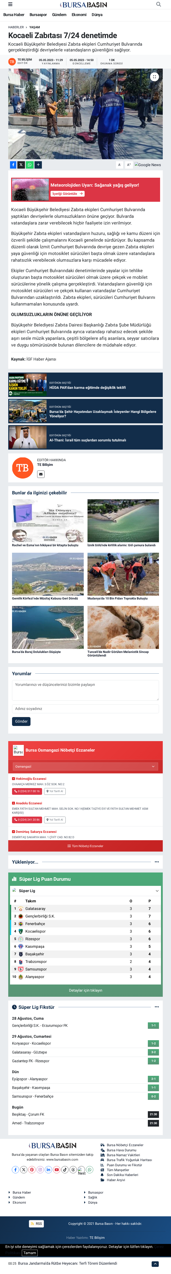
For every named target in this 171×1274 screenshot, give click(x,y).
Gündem (59, 14)
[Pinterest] (32, 1169)
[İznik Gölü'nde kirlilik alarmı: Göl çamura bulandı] (123, 520)
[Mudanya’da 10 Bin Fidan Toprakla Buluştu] (123, 574)
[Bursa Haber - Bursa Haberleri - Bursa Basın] (83, 4)
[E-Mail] (41, 474)
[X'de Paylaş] (21, 165)
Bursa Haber (13, 14)
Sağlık (92, 1197)
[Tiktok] (65, 1169)
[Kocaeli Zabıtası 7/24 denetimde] (85, 114)
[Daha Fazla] (38, 165)
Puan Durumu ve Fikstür (124, 1165)
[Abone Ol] (148, 164)
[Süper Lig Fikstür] (157, 1007)
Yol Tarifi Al (56, 791)
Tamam (29, 1253)
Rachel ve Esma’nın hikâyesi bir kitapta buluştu (45, 545)
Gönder (21, 721)
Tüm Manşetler (118, 1170)
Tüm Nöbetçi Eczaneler (87, 846)
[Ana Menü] (10, 4)
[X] (23, 1169)
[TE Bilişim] (22, 467)
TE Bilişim (45, 465)
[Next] (81, 1169)
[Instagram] (40, 1169)
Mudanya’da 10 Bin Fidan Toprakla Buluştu (118, 598)
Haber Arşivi (116, 1180)
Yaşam (34, 27)
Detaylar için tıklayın (85, 990)
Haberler (16, 27)
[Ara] (158, 4)
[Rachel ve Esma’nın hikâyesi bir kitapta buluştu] (48, 520)
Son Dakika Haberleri (122, 1175)
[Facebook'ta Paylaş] (13, 165)
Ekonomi (79, 14)
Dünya (97, 14)
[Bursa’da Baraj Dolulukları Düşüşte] (48, 627)
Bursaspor (38, 14)
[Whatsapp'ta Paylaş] (30, 165)
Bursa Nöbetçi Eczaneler (125, 1145)
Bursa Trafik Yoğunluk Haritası (129, 1160)
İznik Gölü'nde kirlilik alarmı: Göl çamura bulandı (122, 545)
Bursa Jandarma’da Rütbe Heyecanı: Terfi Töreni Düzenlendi (67, 1263)
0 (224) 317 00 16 (29, 791)
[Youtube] (56, 1169)
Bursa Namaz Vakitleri (123, 1155)
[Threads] (73, 1169)
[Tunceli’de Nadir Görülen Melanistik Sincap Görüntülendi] (123, 627)
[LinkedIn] (48, 1169)
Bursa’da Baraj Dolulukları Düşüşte (36, 652)
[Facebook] (15, 1169)
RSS (38, 1224)
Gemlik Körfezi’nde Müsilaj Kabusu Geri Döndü (45, 598)
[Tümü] (157, 862)
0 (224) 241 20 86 (29, 819)
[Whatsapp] (89, 1169)
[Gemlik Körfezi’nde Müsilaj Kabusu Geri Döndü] (48, 574)
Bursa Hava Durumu (121, 1150)
